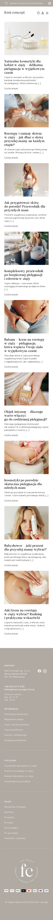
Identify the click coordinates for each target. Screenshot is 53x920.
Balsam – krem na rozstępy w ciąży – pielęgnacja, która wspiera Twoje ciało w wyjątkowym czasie (24, 345)
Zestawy (9, 812)
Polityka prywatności (16, 714)
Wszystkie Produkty (15, 806)
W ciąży (8, 822)
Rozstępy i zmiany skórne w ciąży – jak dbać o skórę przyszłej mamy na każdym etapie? (24, 139)
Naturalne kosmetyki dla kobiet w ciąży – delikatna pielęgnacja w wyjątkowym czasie (24, 66)
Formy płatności (13, 729)
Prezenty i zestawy (15, 838)
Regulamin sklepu (14, 719)
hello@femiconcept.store (19, 689)
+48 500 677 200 (14, 686)
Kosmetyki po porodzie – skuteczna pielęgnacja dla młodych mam (23, 484)
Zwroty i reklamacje (15, 735)
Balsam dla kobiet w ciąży (19, 776)
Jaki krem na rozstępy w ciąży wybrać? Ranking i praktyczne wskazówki (23, 614)
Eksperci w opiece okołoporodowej (26, 3)
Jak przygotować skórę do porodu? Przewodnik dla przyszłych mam (24, 206)
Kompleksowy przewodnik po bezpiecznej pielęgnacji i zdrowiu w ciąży (23, 275)
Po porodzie (11, 833)
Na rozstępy (11, 827)
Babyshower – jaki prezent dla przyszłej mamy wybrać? (25, 547)
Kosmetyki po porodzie (17, 781)
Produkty (9, 817)
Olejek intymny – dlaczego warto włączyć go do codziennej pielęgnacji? (25, 415)
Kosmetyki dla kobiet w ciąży (20, 765)
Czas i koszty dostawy (16, 724)
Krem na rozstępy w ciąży (18, 771)
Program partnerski (15, 740)
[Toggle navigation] (47, 13)
